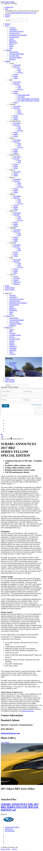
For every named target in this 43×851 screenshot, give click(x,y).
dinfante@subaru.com (10, 733)
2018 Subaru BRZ (24, 95)
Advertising (13, 29)
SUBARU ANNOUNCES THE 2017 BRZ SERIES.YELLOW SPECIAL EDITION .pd (20, 807)
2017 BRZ (21, 97)
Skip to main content (7, 2)
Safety (11, 46)
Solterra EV (13, 346)
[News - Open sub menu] (10, 293)
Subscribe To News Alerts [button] (9, 387)
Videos (15, 78)
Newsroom (17, 65)
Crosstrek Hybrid (15, 335)
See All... (21, 72)
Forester (12, 337)
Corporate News (14, 33)
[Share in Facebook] (6, 423)
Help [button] (6, 9)
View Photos (5, 742)
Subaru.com (9, 7)
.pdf (2, 436)
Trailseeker (12, 348)
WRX (11, 352)
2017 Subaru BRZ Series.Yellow (28, 99)
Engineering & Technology (18, 35)
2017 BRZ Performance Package (28, 100)
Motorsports (13, 42)
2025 (19, 145)
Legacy (15, 276)
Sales (11, 48)
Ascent (11, 329)
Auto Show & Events (16, 31)
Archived (12, 354)
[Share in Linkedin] (6, 420)
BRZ (11, 331)
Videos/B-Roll (10, 288)
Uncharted (12, 350)
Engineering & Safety (12, 827)
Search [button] (7, 16)
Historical (12, 41)
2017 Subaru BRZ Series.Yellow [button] (18, 788)
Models (7, 61)
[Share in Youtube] (6, 426)
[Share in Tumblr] (6, 428)
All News (12, 27)
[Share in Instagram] (6, 431)
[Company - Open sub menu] (13, 316)
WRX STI (16, 282)
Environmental (14, 37)
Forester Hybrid (14, 339)
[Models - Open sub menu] (11, 328)
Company (8, 50)
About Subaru (13, 52)
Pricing (11, 44)
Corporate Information (16, 54)
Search (3, 20)
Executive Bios (14, 56)
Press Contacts (10, 289)
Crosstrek (12, 333)
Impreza (12, 343)
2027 (19, 69)
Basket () (8, 14)
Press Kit (16, 67)
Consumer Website (15, 57)
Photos (7, 286)
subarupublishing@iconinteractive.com (23, 13)
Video (15, 273)
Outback (12, 344)
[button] (1, 435)
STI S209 (16, 278)
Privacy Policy (5, 849)
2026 (19, 71)
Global (11, 39)
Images (15, 76)
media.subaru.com (28, 711)
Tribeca (15, 280)
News (7, 26)
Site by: (15, 849)
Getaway (12, 341)
